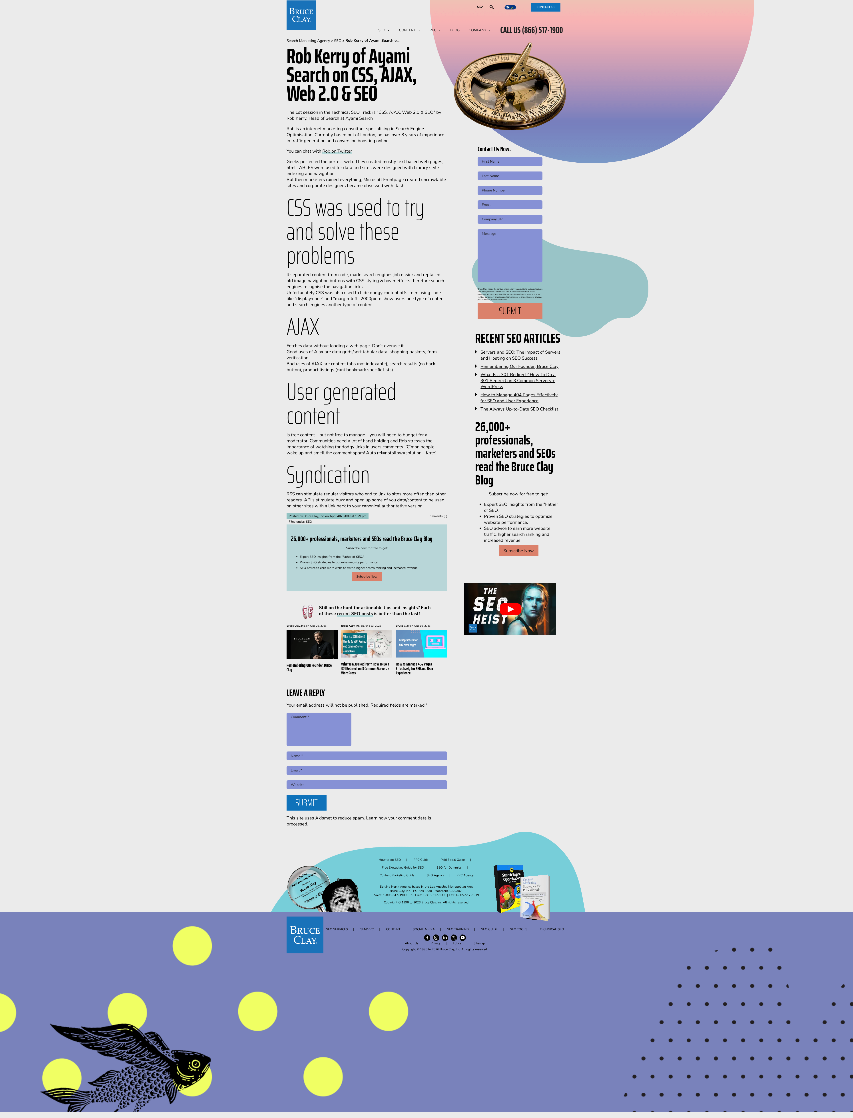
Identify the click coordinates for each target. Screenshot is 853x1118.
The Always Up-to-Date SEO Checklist (519, 409)
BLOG (455, 30)
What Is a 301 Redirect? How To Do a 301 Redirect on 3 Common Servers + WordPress (365, 668)
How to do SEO (390, 860)
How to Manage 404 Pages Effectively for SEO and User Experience (414, 668)
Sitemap (479, 943)
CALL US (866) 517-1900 (531, 30)
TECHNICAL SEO (552, 929)
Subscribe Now (366, 576)
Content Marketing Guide (397, 875)
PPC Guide (420, 860)
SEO (381, 30)
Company (477, 30)
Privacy (435, 943)
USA (480, 7)
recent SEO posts (355, 614)
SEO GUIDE (489, 929)
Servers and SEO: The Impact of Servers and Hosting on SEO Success (520, 355)
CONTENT (407, 30)
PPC (433, 30)
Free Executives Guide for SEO (403, 867)
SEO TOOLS (518, 929)
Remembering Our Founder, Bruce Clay (309, 667)
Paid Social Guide (453, 860)
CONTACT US (545, 7)
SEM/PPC (367, 929)
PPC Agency (465, 875)
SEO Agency (435, 875)
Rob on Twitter (337, 151)
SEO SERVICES (337, 929)
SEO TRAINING (458, 929)
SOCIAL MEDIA (424, 929)
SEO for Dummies (449, 867)
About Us (411, 943)
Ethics (457, 943)
